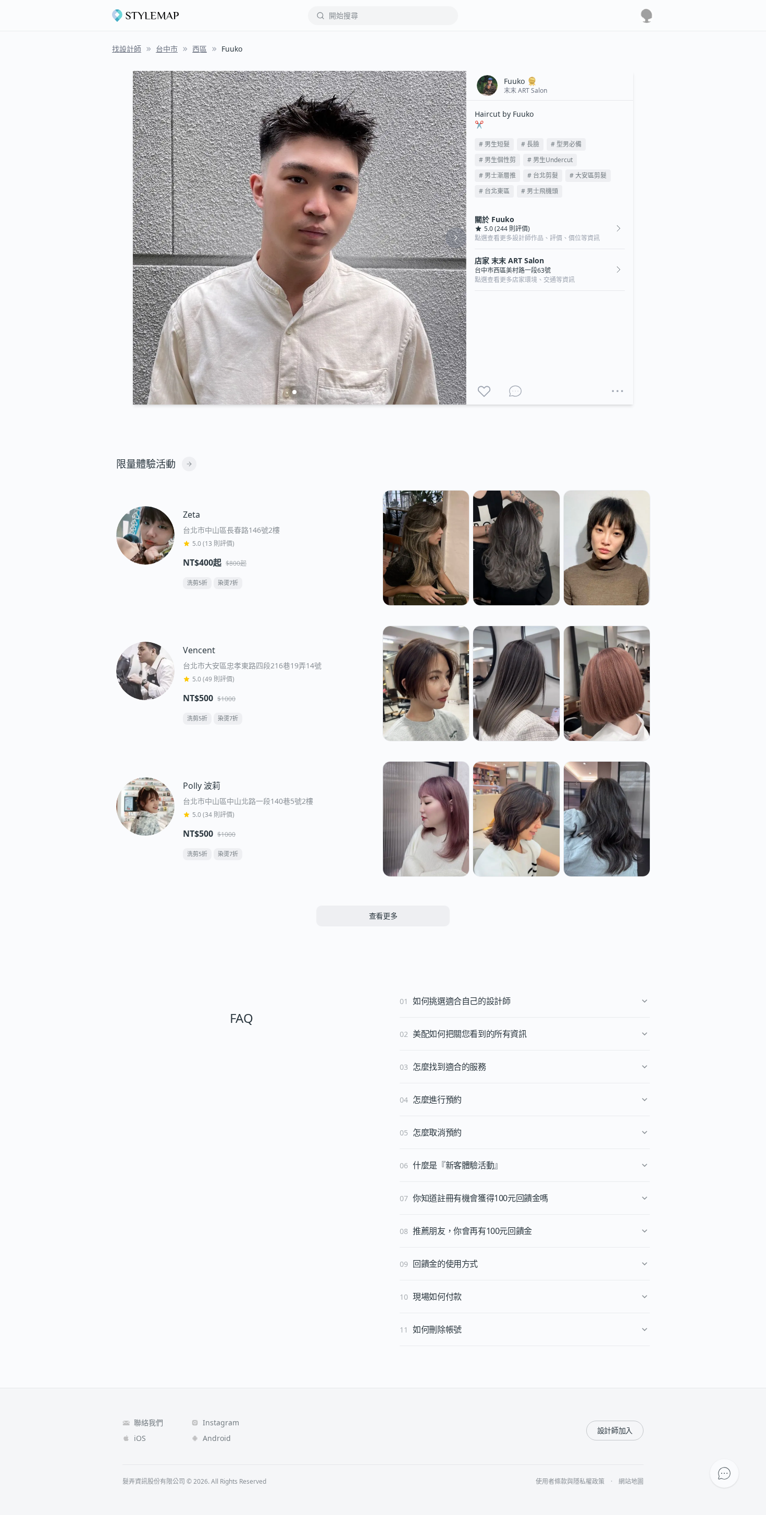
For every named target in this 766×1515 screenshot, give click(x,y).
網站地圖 (631, 1481)
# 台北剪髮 (542, 175)
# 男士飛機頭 (539, 191)
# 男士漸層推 (497, 175)
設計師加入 (615, 1430)
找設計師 (126, 49)
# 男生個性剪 (497, 159)
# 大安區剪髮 (588, 175)
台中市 (167, 49)
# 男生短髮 (494, 144)
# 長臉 (530, 144)
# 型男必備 (566, 144)
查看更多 (383, 916)
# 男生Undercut (550, 159)
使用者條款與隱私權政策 (570, 1481)
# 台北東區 (494, 191)
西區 (199, 49)
